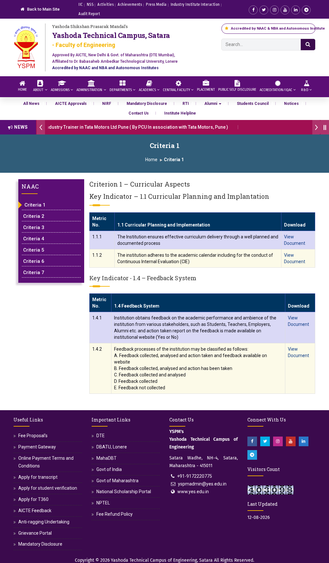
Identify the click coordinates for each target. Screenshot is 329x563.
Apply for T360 (33, 499)
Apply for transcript (38, 477)
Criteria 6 (33, 261)
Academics (147, 90)
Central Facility (176, 90)
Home (22, 90)
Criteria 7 (33, 272)
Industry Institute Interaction (195, 4)
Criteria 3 (33, 227)
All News (31, 103)
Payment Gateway (37, 446)
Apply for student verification (47, 488)
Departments (121, 90)
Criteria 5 (33, 250)
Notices (291, 103)
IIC (80, 4)
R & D (304, 90)
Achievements (130, 4)
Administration (89, 90)
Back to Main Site (43, 9)
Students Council (253, 103)
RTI (185, 103)
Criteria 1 (35, 205)
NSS (90, 4)
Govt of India (109, 469)
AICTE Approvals (71, 103)
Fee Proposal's (33, 435)
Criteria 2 (33, 216)
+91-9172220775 (194, 476)
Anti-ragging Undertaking (43, 521)
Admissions (60, 90)
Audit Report (89, 14)
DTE (100, 435)
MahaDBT (106, 458)
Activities (105, 4)
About (38, 90)
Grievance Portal (35, 533)
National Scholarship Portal (123, 491)
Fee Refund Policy (114, 514)
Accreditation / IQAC (276, 90)
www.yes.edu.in (193, 491)
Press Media (156, 4)
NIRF (106, 103)
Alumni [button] (211, 103)
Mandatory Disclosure (147, 103)
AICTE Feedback (34, 510)
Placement (206, 90)
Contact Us (139, 113)
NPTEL (103, 502)
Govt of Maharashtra (117, 480)
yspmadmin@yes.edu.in (202, 483)
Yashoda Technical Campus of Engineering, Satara (162, 560)
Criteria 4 (33, 239)
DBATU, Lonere (111, 446)
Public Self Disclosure (237, 90)
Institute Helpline (180, 113)
